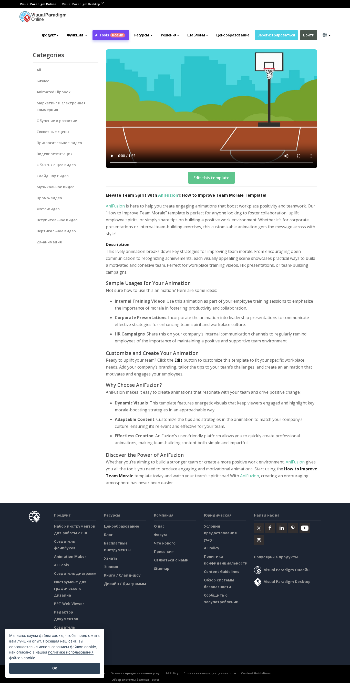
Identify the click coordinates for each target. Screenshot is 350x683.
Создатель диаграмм (75, 573)
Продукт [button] (48, 35)
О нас (159, 526)
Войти (308, 35)
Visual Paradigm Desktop (81, 4)
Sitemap (161, 568)
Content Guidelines (221, 571)
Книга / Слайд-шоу (122, 575)
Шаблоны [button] (196, 35)
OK (54, 668)
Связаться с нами (171, 560)
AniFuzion (168, 195)
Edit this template (211, 178)
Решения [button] (169, 35)
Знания (111, 566)
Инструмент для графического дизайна (70, 588)
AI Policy (211, 548)
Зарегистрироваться (276, 35)
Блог (108, 534)
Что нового (165, 543)
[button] (77, 35)
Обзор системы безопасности (135, 679)
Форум (160, 534)
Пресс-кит (164, 551)
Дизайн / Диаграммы (125, 583)
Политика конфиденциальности (209, 673)
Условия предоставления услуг (220, 533)
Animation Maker (70, 556)
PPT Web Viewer (69, 603)
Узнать (111, 558)
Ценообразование (232, 35)
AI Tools (109, 35)
